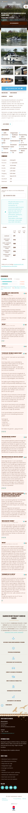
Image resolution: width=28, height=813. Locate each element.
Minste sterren (17, 286)
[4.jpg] (21, 70)
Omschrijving (5, 93)
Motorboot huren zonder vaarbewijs (11, 772)
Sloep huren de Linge (7, 763)
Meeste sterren (9, 286)
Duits (2, 289)
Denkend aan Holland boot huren (10, 774)
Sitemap (24, 798)
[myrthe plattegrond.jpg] (7, 80)
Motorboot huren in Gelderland (9, 759)
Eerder (5, 227)
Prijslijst (4, 770)
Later (23, 227)
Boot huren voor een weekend (9, 779)
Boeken (11, 96)
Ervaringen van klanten (7, 768)
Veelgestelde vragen (7, 765)
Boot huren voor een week (8, 777)
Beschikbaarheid (14, 23)
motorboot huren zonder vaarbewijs (14, 632)
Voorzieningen (13, 93)
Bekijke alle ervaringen (14, 20)
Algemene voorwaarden (5, 799)
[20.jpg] (14, 56)
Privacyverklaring (17, 798)
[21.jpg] (7, 70)
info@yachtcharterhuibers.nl (8, 733)
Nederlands (23, 288)
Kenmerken (4, 96)
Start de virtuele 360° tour (13, 88)
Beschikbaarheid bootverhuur (9, 761)
